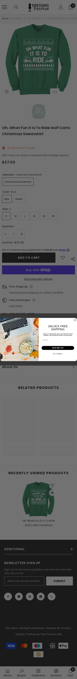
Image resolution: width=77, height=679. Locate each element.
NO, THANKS (57, 354)
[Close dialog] (75, 320)
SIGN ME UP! (58, 348)
